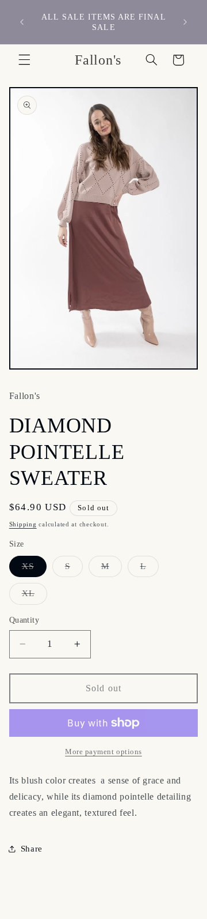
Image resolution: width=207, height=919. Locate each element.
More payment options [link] (103, 752)
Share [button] (32, 848)
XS (34, 569)
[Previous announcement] (21, 22)
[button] (24, 60)
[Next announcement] (185, 22)
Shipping (23, 524)
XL (34, 596)
